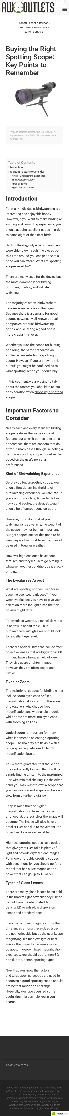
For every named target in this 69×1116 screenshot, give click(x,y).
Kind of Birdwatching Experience (28, 176)
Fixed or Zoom (19, 183)
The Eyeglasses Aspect (23, 179)
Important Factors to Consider (26, 171)
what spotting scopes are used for (36, 975)
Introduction (15, 167)
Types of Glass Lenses (23, 187)
